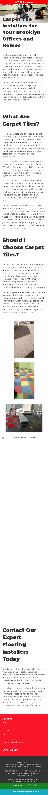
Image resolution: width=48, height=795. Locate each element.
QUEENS (28, 764)
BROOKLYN (19, 764)
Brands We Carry (10, 750)
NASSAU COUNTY (21, 767)
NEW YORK (10, 764)
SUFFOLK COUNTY (37, 767)
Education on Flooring (13, 742)
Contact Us (7, 730)
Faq (4, 734)
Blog (4, 722)
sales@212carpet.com (24, 775)
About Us (7, 719)
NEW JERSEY (36, 764)
